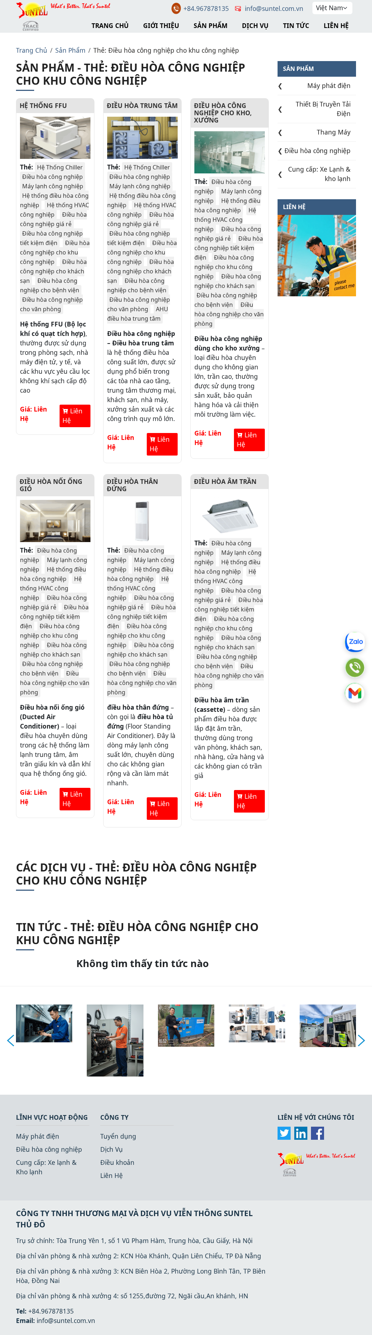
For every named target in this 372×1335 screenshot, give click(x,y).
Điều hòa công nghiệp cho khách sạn (53, 271)
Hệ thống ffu (43, 105)
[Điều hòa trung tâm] (142, 138)
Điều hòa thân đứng (132, 485)
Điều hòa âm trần (225, 481)
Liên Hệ (336, 25)
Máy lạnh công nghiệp (52, 186)
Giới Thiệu (161, 25)
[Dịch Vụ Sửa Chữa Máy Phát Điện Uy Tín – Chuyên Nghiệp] (115, 1039)
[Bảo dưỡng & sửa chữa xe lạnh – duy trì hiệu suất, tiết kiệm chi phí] (44, 1022)
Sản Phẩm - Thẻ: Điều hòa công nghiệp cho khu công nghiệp (130, 74)
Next (361, 1040)
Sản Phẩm (210, 25)
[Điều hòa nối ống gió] (55, 521)
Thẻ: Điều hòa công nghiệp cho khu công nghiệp (166, 50)
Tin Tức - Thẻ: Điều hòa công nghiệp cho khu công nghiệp (137, 933)
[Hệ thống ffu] (55, 138)
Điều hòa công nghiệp (52, 177)
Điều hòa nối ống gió (51, 485)
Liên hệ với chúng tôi (316, 1117)
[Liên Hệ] (317, 254)
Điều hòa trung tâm (142, 105)
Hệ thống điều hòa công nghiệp (227, 205)
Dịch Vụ (255, 25)
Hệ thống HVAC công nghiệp (54, 210)
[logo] (317, 1163)
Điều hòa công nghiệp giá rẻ (53, 219)
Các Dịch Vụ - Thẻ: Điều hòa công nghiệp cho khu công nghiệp (136, 874)
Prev (10, 1040)
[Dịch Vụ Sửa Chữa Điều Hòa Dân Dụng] (257, 1022)
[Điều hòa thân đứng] (142, 521)
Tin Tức (296, 25)
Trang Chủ (110, 25)
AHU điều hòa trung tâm (137, 313)
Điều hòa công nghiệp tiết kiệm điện (51, 238)
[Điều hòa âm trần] (229, 514)
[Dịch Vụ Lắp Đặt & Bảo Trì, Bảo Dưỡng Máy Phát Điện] (328, 1025)
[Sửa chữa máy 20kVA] (186, 1025)
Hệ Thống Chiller (60, 167)
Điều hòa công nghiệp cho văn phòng (51, 304)
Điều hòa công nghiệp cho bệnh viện (49, 285)
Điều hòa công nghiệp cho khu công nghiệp (55, 252)
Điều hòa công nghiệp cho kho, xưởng (223, 112)
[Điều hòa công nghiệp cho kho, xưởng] (229, 152)
